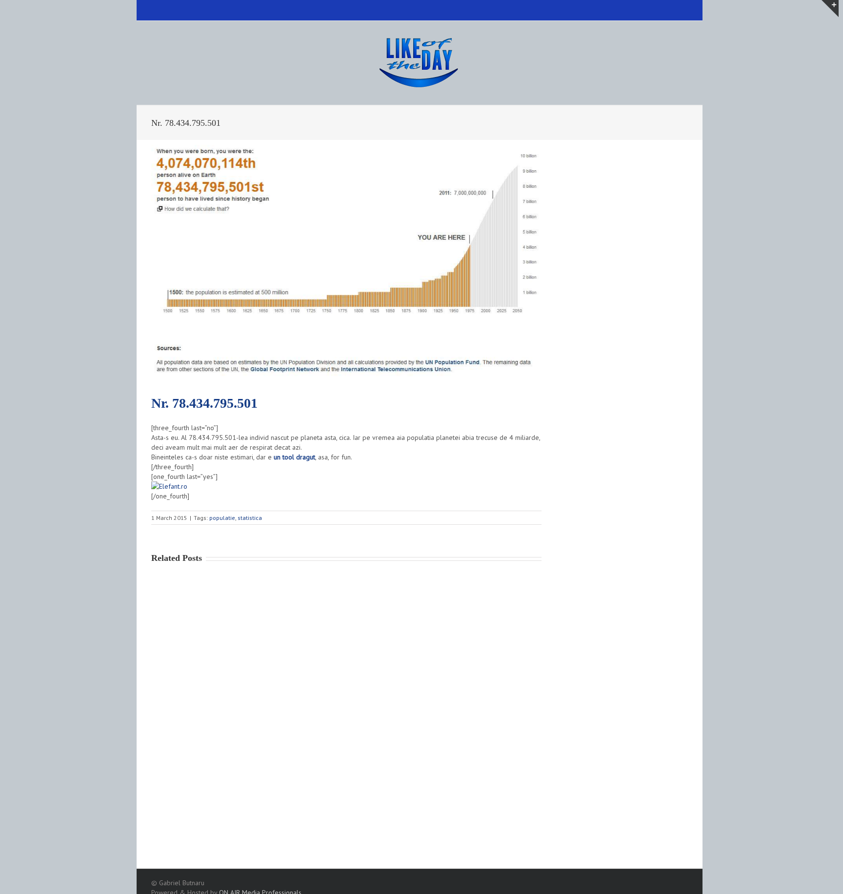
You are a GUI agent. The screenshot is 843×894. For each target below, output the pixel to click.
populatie (222, 517)
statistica (250, 517)
